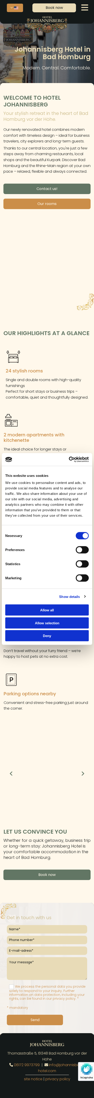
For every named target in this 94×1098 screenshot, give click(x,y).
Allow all (47, 610)
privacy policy (57, 1079)
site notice (33, 1079)
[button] (54, 7)
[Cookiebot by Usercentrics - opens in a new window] (69, 460)
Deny (47, 636)
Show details (69, 596)
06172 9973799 (27, 1065)
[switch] (82, 550)
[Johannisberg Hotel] (47, 24)
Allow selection (47, 623)
